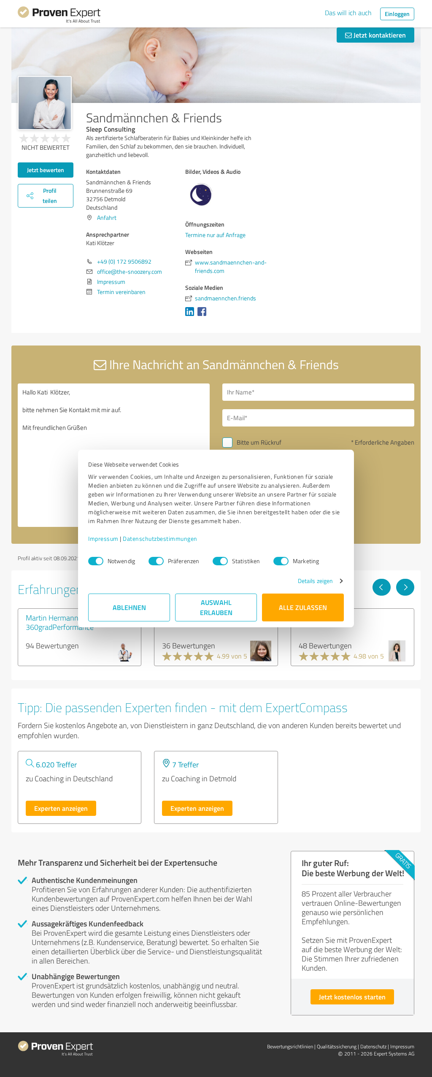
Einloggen (397, 14)
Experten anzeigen (61, 808)
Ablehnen (129, 607)
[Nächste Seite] (405, 587)
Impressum (103, 538)
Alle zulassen (303, 607)
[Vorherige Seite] (382, 587)
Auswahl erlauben (216, 607)
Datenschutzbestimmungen (160, 538)
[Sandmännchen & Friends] (45, 103)
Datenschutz (373, 1046)
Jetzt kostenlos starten (352, 996)
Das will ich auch (348, 12)
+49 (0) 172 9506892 (124, 261)
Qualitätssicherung (336, 1046)
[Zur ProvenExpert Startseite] (59, 16)
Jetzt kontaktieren (379, 35)
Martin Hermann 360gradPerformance (60, 622)
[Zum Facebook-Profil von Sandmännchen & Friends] (203, 316)
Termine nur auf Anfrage (215, 235)
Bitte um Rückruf (259, 442)
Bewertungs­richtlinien (290, 1046)
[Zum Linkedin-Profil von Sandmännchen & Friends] (191, 316)
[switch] (156, 561)
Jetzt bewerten (45, 170)
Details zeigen (315, 581)
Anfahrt (106, 217)
